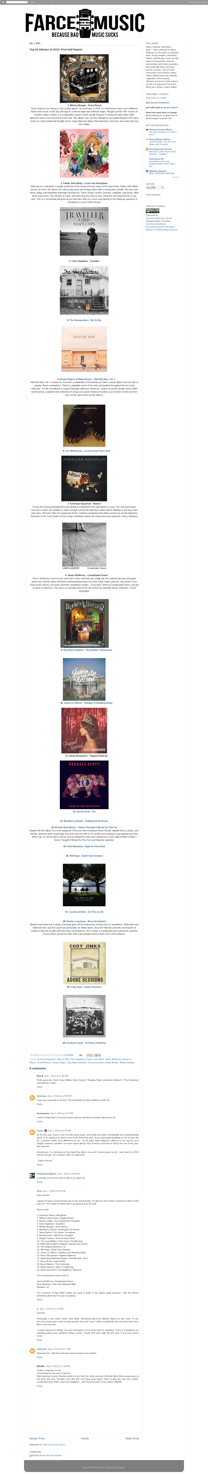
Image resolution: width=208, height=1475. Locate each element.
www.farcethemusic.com (157, 218)
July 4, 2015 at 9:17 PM (59, 1349)
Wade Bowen (112, 1062)
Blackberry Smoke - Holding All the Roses (86, 821)
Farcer (40, 1131)
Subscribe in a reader (156, 98)
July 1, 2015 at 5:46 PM (68, 1174)
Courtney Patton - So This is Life (86, 912)
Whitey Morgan (127, 1062)
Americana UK (156, 159)
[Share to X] (93, 1055)
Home (85, 1438)
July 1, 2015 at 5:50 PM (54, 1191)
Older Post (132, 1438)
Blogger (121, 1467)
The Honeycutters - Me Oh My (85, 320)
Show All (176, 177)
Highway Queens (158, 171)
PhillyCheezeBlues (46, 1174)
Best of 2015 (63, 1059)
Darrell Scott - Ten (86, 811)
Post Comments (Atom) (54, 1445)
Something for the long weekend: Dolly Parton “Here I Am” (162, 163)
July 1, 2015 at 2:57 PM (61, 1113)
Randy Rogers (59, 1062)
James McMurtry (113, 1059)
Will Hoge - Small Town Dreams (86, 856)
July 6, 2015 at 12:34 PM (58, 1366)
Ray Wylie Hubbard (77, 1062)
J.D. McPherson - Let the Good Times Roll (87, 451)
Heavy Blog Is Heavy (159, 139)
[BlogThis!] (90, 1055)
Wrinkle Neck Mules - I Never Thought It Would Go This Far (86, 827)
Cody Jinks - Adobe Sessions (86, 987)
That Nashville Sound (160, 149)
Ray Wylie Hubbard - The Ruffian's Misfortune (87, 650)
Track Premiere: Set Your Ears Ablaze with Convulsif (162, 143)
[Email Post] (80, 1055)
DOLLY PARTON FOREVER (161, 173)
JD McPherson (44, 1062)
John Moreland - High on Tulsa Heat (86, 846)
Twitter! (174, 107)
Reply (39, 1087)
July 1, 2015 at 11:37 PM (51, 1309)
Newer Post (37, 1438)
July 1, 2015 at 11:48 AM (56, 1076)
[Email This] (87, 1055)
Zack (39, 1191)
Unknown (42, 1096)
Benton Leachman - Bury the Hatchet (86, 921)
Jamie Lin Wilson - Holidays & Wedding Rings (88, 703)
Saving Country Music (160, 129)
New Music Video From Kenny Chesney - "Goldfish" (162, 152)
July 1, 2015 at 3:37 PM (59, 1131)
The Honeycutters (96, 1062)
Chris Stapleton (78, 1059)
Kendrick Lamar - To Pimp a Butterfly (86, 1043)
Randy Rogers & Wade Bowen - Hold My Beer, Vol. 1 (87, 379)
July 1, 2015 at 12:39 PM (60, 1096)
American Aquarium (46, 1059)
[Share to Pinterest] (99, 1055)
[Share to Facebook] (96, 1055)
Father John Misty (95, 1059)
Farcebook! (163, 103)
